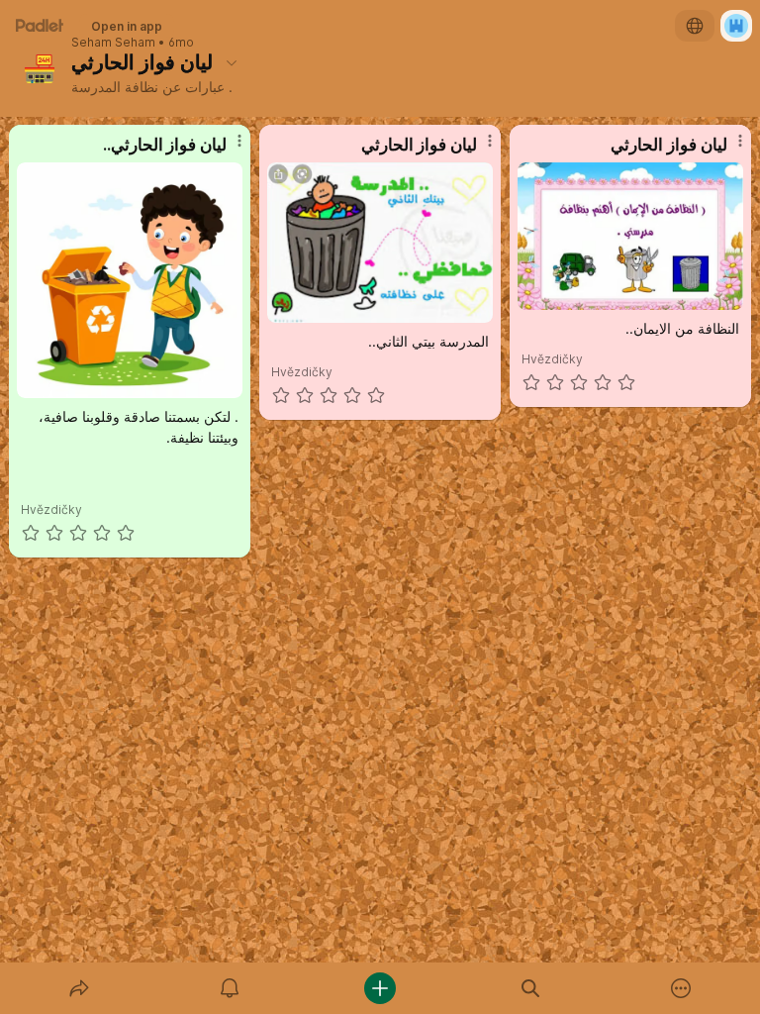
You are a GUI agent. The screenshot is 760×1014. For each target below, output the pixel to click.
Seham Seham (113, 43)
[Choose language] (694, 26)
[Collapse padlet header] (232, 62)
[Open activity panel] (229, 988)
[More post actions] (226, 148)
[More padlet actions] (681, 988)
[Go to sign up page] (736, 26)
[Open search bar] (530, 988)
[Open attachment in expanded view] (130, 280)
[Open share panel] (79, 988)
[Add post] (380, 988)
